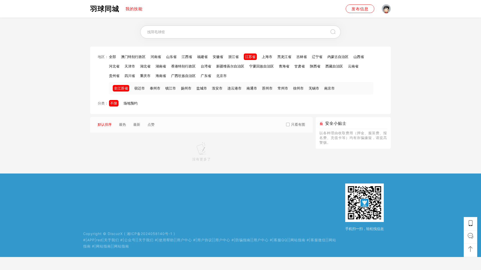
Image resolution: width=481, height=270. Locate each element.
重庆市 (145, 76)
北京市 (221, 76)
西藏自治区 (334, 66)
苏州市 (267, 88)
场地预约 (131, 103)
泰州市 (155, 88)
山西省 (358, 56)
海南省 (161, 76)
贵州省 (114, 76)
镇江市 (170, 88)
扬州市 (186, 88)
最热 (122, 124)
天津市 (130, 66)
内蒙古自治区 (337, 56)
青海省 (284, 66)
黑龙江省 (284, 56)
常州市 (283, 88)
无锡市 (314, 88)
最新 (136, 124)
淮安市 (217, 88)
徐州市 (298, 88)
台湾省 (206, 66)
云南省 (353, 66)
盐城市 (201, 88)
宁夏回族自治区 (261, 66)
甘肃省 (299, 66)
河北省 (114, 66)
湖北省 (145, 66)
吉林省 (301, 56)
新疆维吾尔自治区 (230, 66)
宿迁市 (139, 88)
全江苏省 (121, 88)
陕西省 (315, 66)
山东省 (171, 56)
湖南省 (161, 66)
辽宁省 (317, 56)
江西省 (187, 56)
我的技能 (134, 8)
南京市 (329, 88)
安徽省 (218, 56)
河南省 (156, 56)
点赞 (151, 124)
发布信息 (360, 8)
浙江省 (233, 56)
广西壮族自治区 (183, 76)
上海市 (267, 56)
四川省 (130, 76)
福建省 (202, 56)
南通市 (252, 88)
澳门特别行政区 (133, 56)
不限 (113, 103)
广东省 (206, 76)
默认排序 (105, 124)
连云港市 (234, 88)
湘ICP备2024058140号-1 (149, 234)
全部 (112, 56)
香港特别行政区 (183, 66)
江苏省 (250, 56)
